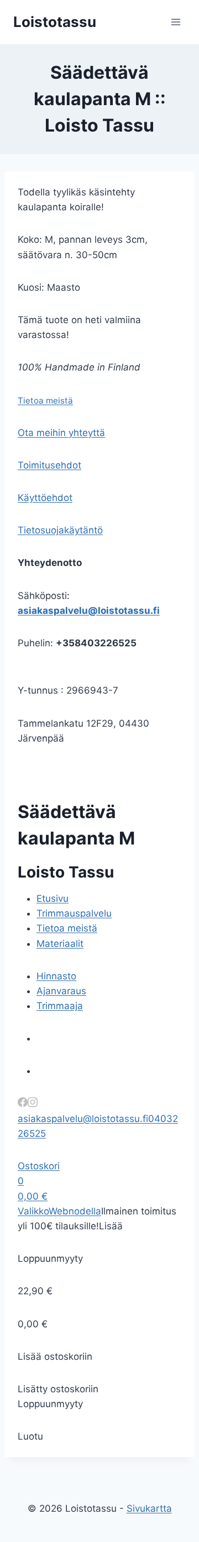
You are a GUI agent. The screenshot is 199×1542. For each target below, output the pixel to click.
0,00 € (33, 1196)
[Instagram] (33, 1103)
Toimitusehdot (49, 465)
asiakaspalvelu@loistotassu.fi (89, 610)
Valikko (33, 1211)
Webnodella (75, 1211)
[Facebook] (23, 1103)
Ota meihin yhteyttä (61, 432)
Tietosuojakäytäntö (60, 530)
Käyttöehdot (45, 497)
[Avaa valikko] (175, 21)
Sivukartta (149, 1508)
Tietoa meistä (45, 400)
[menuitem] (52, 898)
